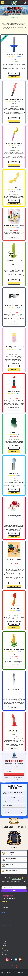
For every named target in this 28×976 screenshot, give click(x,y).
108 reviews (18, 262)
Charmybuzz (14, 609)
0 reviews (18, 561)
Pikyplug (14, 187)
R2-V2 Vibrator (14, 689)
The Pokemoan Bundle (14, 559)
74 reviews (18, 189)
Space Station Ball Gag (14, 305)
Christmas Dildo (14, 392)
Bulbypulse (14, 432)
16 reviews (18, 517)
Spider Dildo (14, 730)
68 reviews (18, 691)
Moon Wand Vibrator (14, 143)
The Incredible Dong (14, 260)
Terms (21, 972)
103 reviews (18, 349)
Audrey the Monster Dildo (14, 650)
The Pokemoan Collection (14, 226)
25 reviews (18, 651)
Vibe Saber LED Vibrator (14, 99)
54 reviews (18, 731)
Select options (14, 203)
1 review (18, 227)
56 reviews (18, 307)
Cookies (25, 972)
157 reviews (18, 145)
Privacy (18, 972)
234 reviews (18, 101)
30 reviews (18, 393)
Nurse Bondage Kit (14, 515)
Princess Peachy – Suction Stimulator (14, 347)
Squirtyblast (14, 474)
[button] (2, 2)
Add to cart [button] (14, 76)
